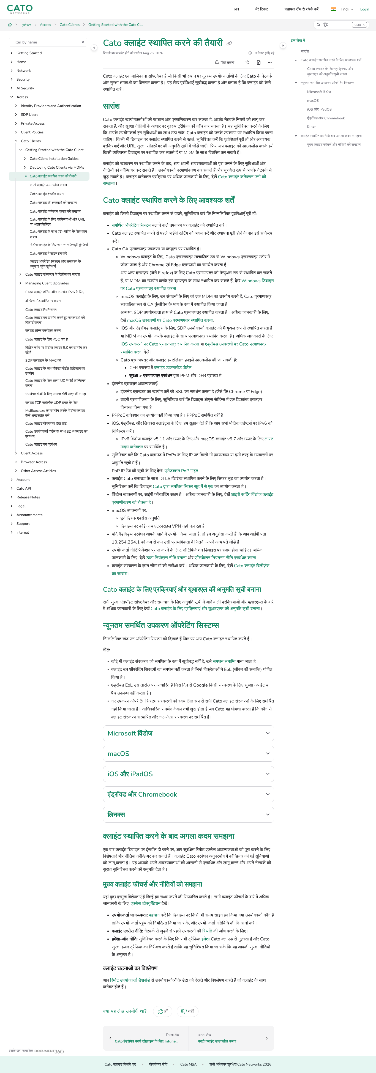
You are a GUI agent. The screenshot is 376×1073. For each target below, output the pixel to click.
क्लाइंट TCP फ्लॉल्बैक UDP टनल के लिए (51, 402)
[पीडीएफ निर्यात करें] (258, 62)
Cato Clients (70, 24)
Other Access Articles (38, 471)
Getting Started (29, 53)
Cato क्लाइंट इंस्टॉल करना (47, 193)
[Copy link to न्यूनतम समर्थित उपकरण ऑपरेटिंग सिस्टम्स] (228, 626)
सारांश (305, 51)
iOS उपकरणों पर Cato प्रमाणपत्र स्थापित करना (160, 344)
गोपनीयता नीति (158, 1064)
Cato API (24, 488)
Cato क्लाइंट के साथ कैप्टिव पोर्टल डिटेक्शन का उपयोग (55, 371)
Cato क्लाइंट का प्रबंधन (41, 444)
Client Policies (32, 132)
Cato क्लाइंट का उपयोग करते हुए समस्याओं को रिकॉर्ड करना (55, 320)
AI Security (25, 88)
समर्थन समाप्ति (224, 661)
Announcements (29, 515)
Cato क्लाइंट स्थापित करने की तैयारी (53, 176)
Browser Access (34, 462)
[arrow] (295, 60)
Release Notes (28, 497)
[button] (341, 24)
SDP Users (29, 114)
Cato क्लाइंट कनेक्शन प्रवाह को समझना (55, 211)
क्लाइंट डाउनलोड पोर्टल (173, 368)
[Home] (20, 9)
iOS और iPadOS (319, 109)
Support (23, 524)
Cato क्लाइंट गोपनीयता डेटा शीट (46, 423)
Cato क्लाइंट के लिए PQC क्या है (46, 339)
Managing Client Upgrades (47, 283)
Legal (21, 506)
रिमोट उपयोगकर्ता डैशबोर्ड (130, 980)
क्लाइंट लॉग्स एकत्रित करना (43, 330)
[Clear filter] (82, 42)
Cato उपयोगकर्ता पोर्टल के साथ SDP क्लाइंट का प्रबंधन (56, 434)
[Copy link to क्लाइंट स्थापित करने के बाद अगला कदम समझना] (243, 837)
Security (23, 79)
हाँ (166, 1011)
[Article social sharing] (246, 62)
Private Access (33, 123)
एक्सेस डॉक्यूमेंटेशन (145, 904)
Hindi (343, 9)
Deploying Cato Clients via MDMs (57, 167)
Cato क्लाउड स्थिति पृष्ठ (120, 1064)
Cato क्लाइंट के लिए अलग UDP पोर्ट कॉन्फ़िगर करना (55, 383)
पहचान (154, 915)
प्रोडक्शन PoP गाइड (181, 471)
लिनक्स (312, 127)
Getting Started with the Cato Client (115, 24)
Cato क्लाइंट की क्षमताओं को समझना (53, 202)
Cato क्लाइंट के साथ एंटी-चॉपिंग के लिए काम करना (58, 234)
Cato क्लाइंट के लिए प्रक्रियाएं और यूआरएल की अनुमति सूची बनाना (330, 71)
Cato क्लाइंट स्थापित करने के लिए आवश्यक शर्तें (331, 60)
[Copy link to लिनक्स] (133, 815)
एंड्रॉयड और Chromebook (326, 118)
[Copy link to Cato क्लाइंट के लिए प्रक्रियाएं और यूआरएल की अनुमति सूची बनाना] (269, 590)
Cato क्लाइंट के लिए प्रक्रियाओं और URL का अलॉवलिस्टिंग (57, 222)
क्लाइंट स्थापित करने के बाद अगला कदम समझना (331, 135)
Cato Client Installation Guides (54, 158)
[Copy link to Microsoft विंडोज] (161, 733)
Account (23, 480)
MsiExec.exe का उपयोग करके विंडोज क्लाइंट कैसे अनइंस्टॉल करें (55, 413)
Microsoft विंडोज (319, 91)
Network (24, 70)
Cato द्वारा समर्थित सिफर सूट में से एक (183, 487)
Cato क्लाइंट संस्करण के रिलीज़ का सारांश (52, 274)
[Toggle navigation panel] (94, 47)
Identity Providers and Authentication (51, 105)
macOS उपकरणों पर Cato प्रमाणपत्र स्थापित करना (170, 320)
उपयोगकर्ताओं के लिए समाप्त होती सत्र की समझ (55, 393)
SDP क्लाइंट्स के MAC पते (43, 360)
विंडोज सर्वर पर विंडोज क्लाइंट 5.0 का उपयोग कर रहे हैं (56, 350)
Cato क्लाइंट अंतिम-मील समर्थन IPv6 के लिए (54, 292)
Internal (23, 532)
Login (364, 9)
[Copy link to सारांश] (128, 106)
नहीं (191, 1011)
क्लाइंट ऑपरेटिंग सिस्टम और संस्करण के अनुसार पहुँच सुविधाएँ (55, 264)
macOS (313, 100)
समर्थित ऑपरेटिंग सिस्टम (131, 225)
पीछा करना (227, 62)
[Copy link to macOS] (138, 754)
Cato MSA (188, 1064)
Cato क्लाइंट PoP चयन (40, 309)
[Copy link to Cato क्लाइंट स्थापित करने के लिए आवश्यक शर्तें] (243, 200)
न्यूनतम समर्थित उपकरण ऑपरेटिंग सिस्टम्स (328, 82)
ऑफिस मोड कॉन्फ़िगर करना (43, 300)
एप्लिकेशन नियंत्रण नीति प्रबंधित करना (225, 558)
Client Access (32, 453)
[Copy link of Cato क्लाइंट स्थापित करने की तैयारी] (229, 43)
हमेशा (205, 939)
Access (45, 24)
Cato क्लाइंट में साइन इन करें (48, 253)
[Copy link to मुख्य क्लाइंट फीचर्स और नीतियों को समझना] (210, 884)
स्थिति (207, 931)
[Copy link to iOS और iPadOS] (161, 774)
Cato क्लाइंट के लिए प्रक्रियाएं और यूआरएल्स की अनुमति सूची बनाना (205, 609)
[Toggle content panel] (283, 45)
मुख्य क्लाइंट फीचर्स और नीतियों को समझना (334, 144)
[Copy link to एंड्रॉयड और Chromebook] (185, 795)
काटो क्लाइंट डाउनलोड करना (48, 185)
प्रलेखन (26, 24)
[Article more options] (269, 62)
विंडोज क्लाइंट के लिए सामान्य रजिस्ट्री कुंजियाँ (59, 244)
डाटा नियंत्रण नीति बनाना (166, 558)
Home (21, 61)
